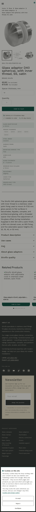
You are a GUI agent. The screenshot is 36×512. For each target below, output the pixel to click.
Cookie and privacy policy (10, 493)
